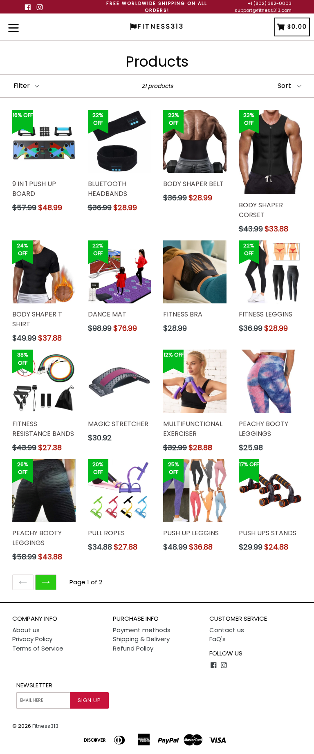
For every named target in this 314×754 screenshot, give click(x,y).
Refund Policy (133, 648)
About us (26, 630)
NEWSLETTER (34, 685)
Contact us (226, 630)
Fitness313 (45, 726)
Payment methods (141, 630)
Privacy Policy (32, 639)
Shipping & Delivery (141, 639)
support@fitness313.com (263, 10)
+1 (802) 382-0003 (270, 3)
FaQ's (217, 639)
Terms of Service (37, 648)
